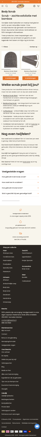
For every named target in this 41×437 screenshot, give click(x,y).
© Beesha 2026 (6, 419)
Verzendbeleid (6, 423)
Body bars (6, 287)
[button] (37, 426)
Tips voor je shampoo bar (10, 381)
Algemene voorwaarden (30, 419)
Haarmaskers (7, 260)
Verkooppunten (7, 363)
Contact (4, 334)
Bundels (24, 277)
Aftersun (6, 280)
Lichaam (6, 277)
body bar (34, 124)
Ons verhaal (6, 352)
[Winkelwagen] (38, 6)
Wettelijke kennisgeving (29, 423)
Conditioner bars (8, 257)
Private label (6, 407)
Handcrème (7, 298)
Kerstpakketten (7, 403)
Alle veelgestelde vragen (11, 200)
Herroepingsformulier (9, 341)
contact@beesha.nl (9, 320)
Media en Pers (6, 370)
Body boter (6, 291)
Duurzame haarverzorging (10, 385)
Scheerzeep (7, 302)
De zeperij (5, 356)
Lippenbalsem (26, 257)
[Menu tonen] (2, 6)
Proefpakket (7, 264)
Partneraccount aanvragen (11, 414)
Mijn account (6, 330)
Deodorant (6, 295)
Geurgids (4, 389)
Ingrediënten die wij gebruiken (11, 378)
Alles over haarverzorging (10, 374)
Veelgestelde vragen (8, 345)
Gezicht (25, 250)
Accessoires (26, 266)
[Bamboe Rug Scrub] (30, 60)
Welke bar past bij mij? (9, 359)
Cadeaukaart (26, 281)
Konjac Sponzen (27, 260)
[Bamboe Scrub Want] (11, 60)
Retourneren (16, 423)
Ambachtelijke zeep (9, 284)
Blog (3, 367)
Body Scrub (25, 269)
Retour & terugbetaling (9, 338)
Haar (5, 250)
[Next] (38, 2)
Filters (6, 47)
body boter (26, 162)
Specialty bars (7, 268)
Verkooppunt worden (8, 410)
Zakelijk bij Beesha (7, 396)
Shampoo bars (8, 253)
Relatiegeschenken (8, 399)
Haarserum (6, 271)
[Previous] (2, 2)
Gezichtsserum (27, 253)
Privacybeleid (17, 419)
